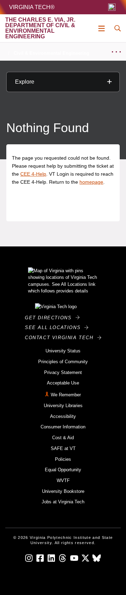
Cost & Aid (63, 437)
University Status (63, 350)
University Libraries (63, 405)
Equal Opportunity (63, 469)
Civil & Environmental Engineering (51, 53)
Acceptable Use (63, 383)
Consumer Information (63, 426)
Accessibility (63, 416)
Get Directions (50, 317)
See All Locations (54, 327)
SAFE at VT (63, 448)
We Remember (66, 394)
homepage (91, 182)
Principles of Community (63, 361)
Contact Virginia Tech (61, 337)
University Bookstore (63, 491)
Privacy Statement (63, 372)
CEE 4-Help (33, 174)
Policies (63, 459)
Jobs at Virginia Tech (63, 501)
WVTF (63, 480)
